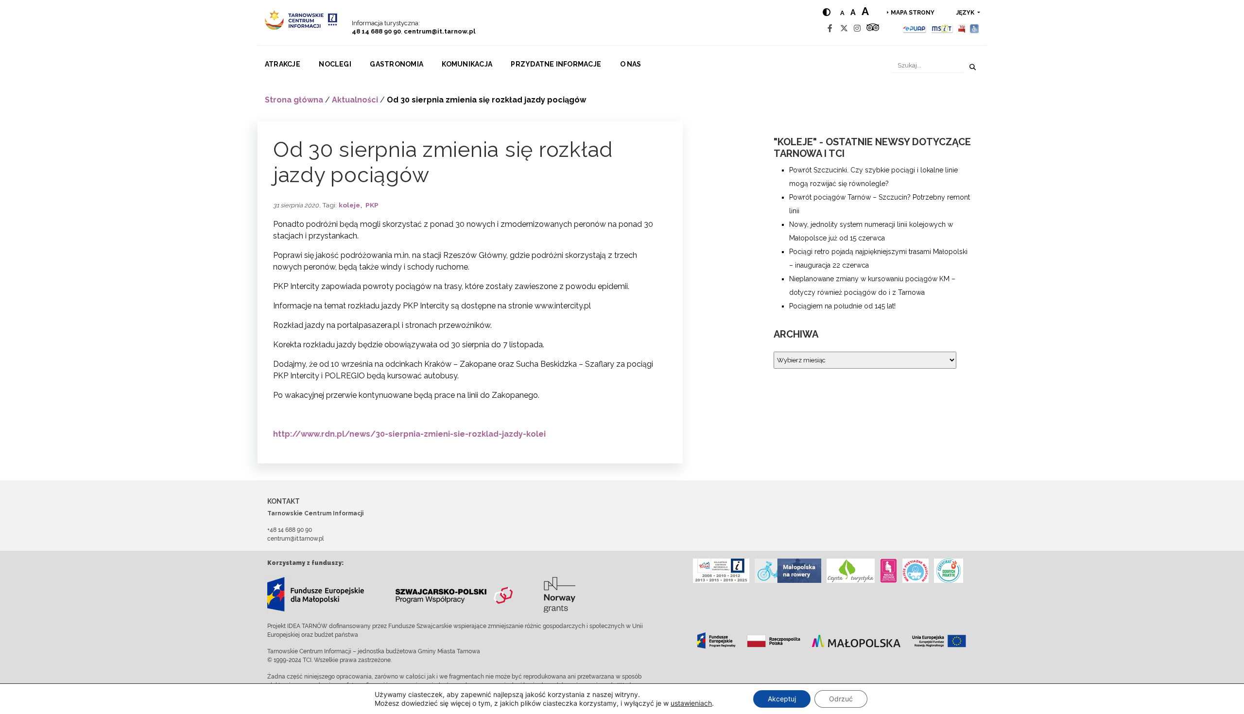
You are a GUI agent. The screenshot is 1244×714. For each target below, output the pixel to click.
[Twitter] (844, 28)
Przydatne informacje (556, 64)
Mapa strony (912, 12)
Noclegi (335, 64)
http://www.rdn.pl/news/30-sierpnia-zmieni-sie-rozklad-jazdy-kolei (409, 434)
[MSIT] (942, 28)
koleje (349, 205)
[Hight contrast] (826, 12)
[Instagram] (857, 28)
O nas (630, 64)
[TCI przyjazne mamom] (888, 571)
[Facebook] (830, 28)
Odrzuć (841, 699)
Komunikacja (467, 64)
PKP (372, 205)
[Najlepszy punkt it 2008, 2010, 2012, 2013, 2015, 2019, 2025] (721, 571)
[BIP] (961, 28)
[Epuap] (914, 28)
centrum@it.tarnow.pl (439, 31)
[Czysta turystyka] (851, 571)
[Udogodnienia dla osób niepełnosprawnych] (974, 28)
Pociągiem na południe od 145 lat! (842, 306)
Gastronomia (396, 64)
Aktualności (355, 99)
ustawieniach (691, 703)
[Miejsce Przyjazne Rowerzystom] (788, 571)
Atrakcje (282, 64)
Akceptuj (782, 699)
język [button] (966, 12)
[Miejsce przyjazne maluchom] (915, 571)
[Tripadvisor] (872, 28)
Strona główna (294, 99)
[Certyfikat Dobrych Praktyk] (948, 571)
